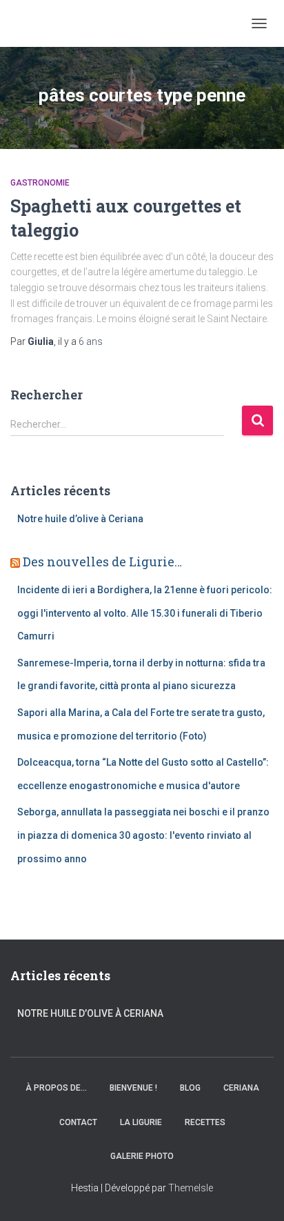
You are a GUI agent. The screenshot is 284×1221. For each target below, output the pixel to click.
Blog (190, 1088)
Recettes (205, 1122)
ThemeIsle (190, 1187)
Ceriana (241, 1088)
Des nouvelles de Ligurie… (102, 561)
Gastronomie (40, 183)
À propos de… (56, 1088)
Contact (78, 1122)
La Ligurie (141, 1122)
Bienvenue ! (133, 1088)
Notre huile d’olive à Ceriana (80, 518)
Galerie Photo (142, 1156)
